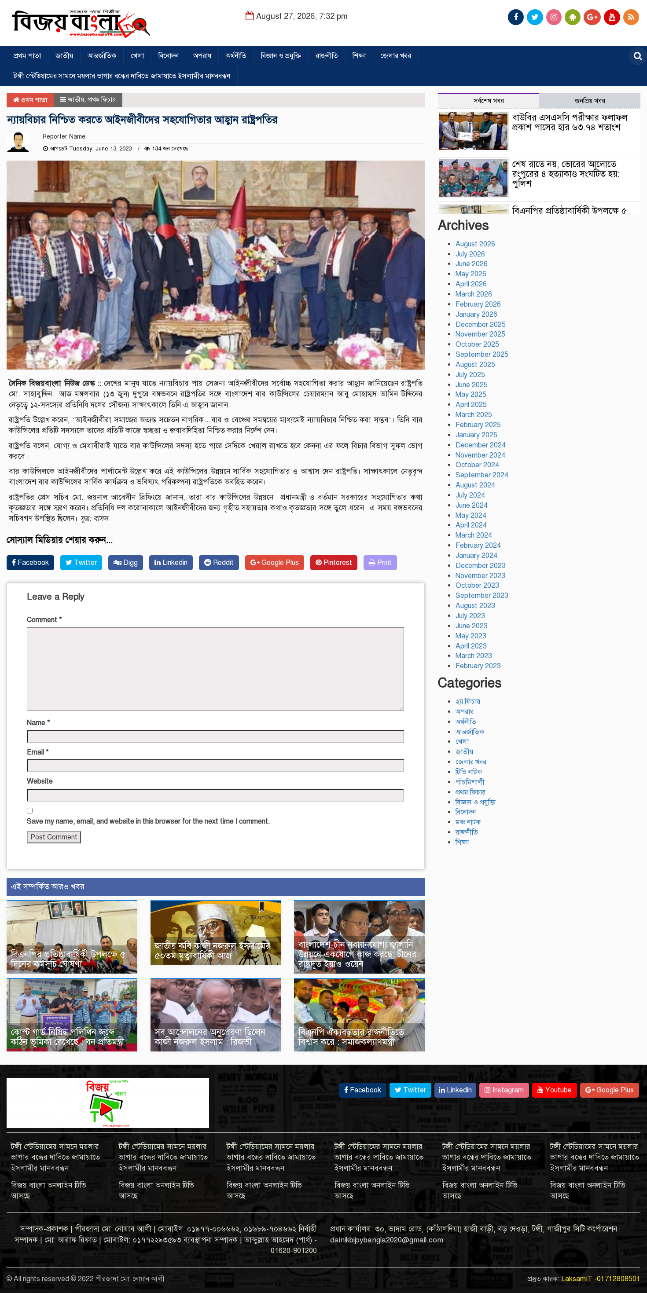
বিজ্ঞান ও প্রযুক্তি (281, 55)
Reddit (222, 562)
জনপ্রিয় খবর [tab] (590, 101)
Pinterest (337, 562)
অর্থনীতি (236, 55)
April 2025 (471, 404)
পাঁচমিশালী (470, 782)
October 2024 (477, 465)
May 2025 (471, 394)
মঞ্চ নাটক (468, 822)
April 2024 (471, 525)
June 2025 (472, 385)
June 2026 (472, 264)
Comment (44, 619)
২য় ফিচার (468, 701)
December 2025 (481, 324)
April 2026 (471, 284)
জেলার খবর (395, 55)
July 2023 (470, 616)
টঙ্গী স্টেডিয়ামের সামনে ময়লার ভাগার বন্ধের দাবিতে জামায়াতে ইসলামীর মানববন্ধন (122, 76)
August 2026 (475, 244)
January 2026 (476, 314)
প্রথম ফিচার (102, 99)
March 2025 (474, 414)
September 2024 (482, 475)
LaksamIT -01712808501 (600, 1279)
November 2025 (480, 334)
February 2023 (478, 666)
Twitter (84, 562)
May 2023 (471, 636)
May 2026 (471, 274)
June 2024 (472, 505)
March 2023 (474, 656)
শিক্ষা (359, 55)
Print (383, 562)
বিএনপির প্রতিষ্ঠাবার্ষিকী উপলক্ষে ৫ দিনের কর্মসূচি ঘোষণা (68, 959)
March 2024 (474, 535)
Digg (129, 562)
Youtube (558, 1090)
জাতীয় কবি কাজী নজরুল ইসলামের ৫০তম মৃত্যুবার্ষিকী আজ (212, 951)
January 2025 (476, 435)
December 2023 (481, 565)
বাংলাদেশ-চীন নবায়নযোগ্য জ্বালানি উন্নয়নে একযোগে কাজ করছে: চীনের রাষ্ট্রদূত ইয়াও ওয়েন (357, 954)
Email (38, 752)
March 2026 (474, 294)
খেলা (137, 55)
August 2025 (475, 364)
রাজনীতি (327, 55)
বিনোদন (168, 55)
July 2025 (470, 374)
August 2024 (475, 485)
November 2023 (480, 575)
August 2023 (475, 605)
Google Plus (279, 562)
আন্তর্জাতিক (102, 55)
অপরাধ (202, 55)
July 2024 (470, 495)
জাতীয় (64, 55)
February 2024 (478, 545)
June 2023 (472, 626)
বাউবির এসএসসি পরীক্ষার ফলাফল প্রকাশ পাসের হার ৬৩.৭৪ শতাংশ (570, 122)
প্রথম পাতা (27, 55)
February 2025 (478, 425)
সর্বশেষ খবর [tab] (489, 101)
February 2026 (478, 304)
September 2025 (482, 354)
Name (38, 722)
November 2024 (480, 455)
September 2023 (482, 595)
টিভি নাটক (469, 772)
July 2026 (470, 254)
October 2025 (477, 344)
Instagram (507, 1090)
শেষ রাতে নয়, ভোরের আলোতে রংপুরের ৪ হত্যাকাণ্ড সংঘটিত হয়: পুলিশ (566, 174)
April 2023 (471, 646)
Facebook (32, 562)
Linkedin (174, 562)
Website (40, 781)
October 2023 (477, 585)
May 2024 (471, 515)
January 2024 (476, 555)
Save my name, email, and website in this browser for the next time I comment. (148, 821)
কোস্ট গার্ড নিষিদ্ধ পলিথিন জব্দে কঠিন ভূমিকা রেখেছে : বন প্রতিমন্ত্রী (67, 1037)
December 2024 (481, 445)
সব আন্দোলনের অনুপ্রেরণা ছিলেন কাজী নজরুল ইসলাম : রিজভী (210, 1037)
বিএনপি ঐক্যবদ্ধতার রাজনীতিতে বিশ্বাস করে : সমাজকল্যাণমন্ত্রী (351, 1037)
